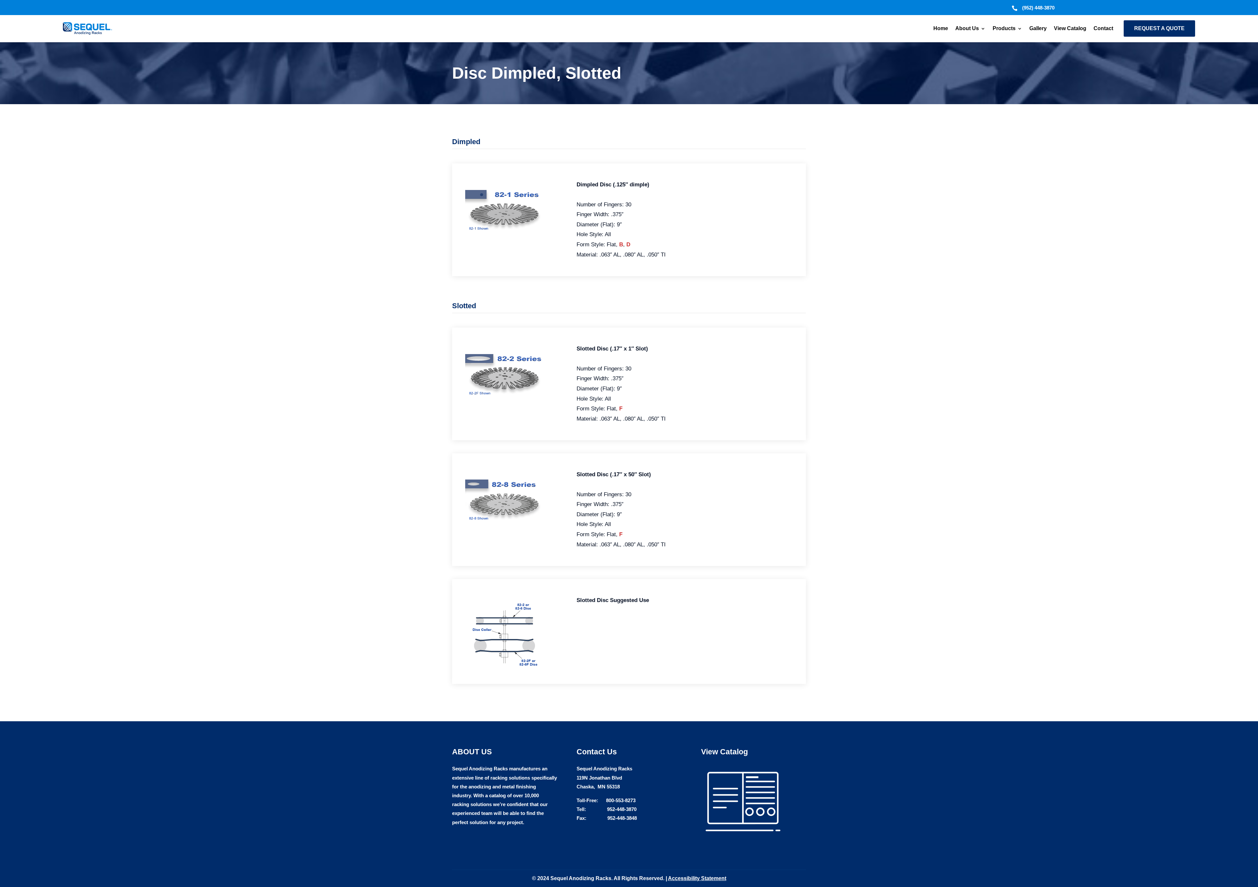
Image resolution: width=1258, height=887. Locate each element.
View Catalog (1070, 28)
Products (1004, 28)
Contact (1103, 28)
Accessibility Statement (697, 878)
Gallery (1038, 28)
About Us (967, 28)
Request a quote (1159, 28)
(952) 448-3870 (1038, 7)
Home (940, 28)
